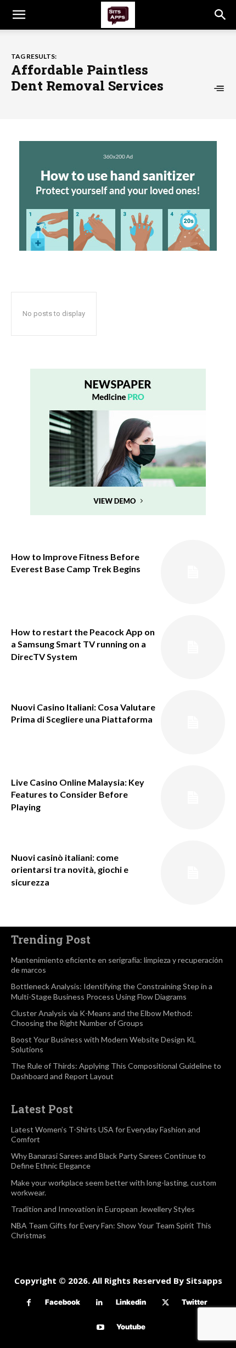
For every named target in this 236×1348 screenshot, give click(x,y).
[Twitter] (165, 1302)
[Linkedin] (99, 1302)
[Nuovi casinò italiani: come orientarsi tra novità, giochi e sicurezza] (193, 873)
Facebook (62, 1302)
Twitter (194, 1302)
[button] (18, 15)
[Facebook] (28, 1302)
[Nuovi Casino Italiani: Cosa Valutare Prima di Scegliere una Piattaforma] (193, 722)
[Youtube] (100, 1327)
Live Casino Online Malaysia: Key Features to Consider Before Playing (77, 794)
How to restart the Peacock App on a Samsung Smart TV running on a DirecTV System (83, 644)
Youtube (130, 1326)
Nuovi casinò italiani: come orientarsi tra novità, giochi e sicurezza (69, 869)
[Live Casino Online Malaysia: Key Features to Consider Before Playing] (193, 797)
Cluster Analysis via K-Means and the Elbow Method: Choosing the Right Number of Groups (102, 1018)
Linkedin (131, 1302)
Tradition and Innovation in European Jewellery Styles (103, 1209)
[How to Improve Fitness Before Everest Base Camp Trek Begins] (193, 572)
